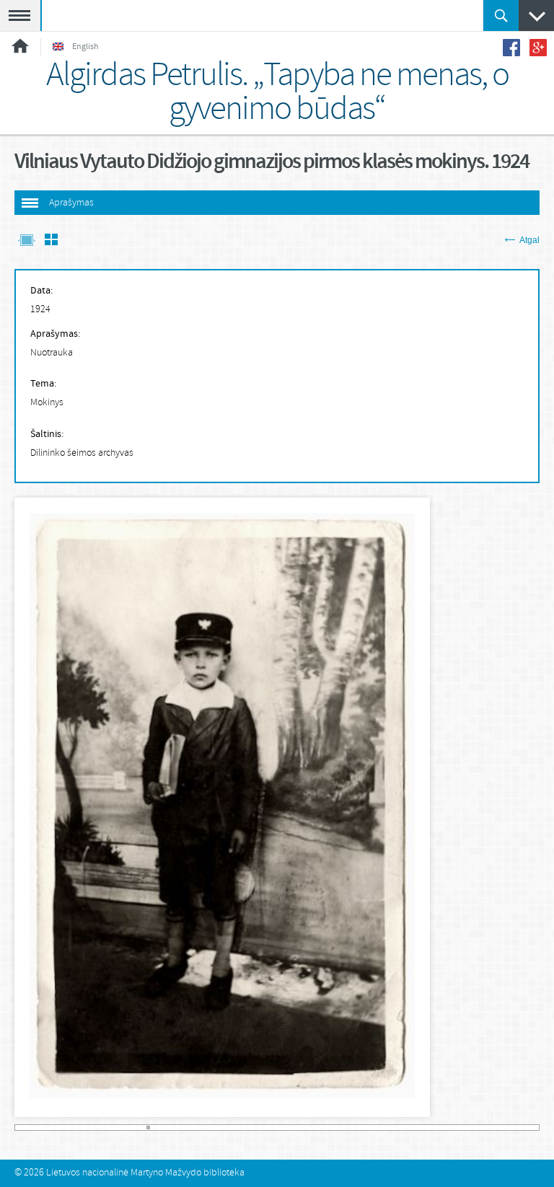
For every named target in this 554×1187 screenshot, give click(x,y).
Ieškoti (501, 15)
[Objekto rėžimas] (26, 241)
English (85, 47)
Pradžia (20, 45)
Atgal (529, 240)
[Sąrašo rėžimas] (51, 241)
